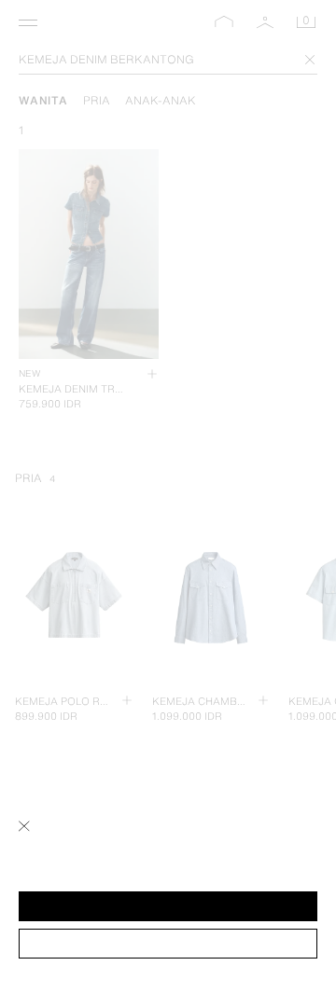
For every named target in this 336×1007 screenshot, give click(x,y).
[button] (168, 906)
